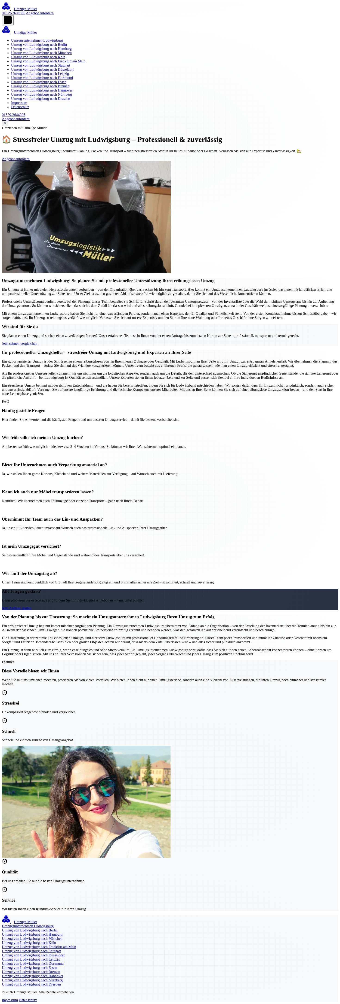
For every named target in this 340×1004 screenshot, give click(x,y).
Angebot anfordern (40, 13)
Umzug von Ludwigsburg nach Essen (38, 82)
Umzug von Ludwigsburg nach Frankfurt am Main (48, 61)
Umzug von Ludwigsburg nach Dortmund (42, 78)
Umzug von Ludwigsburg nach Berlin (39, 44)
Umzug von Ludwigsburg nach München (41, 53)
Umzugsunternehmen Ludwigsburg (37, 40)
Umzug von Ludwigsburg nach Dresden (40, 99)
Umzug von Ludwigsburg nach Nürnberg (41, 94)
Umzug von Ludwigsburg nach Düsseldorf (42, 69)
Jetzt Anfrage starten (16, 608)
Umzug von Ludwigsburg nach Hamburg (41, 49)
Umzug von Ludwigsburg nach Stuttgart (40, 65)
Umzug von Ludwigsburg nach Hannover (41, 90)
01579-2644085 (13, 13)
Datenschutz (20, 107)
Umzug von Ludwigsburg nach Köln (38, 57)
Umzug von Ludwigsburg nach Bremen (40, 86)
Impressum (19, 103)
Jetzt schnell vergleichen (19, 343)
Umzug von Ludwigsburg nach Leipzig (40, 74)
